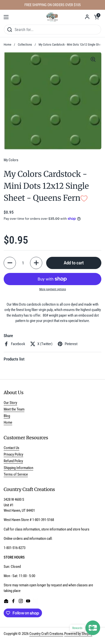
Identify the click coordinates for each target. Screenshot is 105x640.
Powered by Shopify (78, 633)
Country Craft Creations (46, 633)
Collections (25, 44)
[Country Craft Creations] (52, 17)
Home (7, 44)
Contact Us (11, 448)
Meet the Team (14, 409)
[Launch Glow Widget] (92, 627)
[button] (96, 17)
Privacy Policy (13, 454)
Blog (7, 416)
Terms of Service (16, 474)
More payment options (52, 289)
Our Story (10, 402)
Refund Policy (13, 461)
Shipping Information (18, 468)
